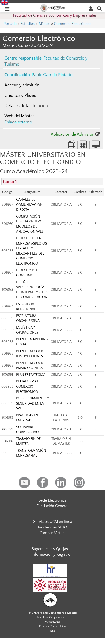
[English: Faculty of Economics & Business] (4, 2)
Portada (10, 23)
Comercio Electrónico (72, 23)
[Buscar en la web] (99, 8)
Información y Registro (51, 554)
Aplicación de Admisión (72, 134)
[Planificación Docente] (71, 146)
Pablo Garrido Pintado (52, 75)
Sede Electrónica (53, 500)
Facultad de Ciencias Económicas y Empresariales (54, 15)
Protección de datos (52, 626)
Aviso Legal (52, 621)
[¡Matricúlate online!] (96, 146)
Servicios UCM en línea (52, 521)
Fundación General (52, 506)
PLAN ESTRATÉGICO (31, 375)
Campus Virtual (52, 533)
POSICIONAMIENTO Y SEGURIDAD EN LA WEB (32, 403)
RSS (52, 630)
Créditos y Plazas (20, 95)
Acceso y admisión (22, 85)
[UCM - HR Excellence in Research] (50, 570)
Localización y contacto (52, 617)
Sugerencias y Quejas (50, 549)
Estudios (28, 23)
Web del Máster (19, 116)
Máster (44, 23)
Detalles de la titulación (26, 105)
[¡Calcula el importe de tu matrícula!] (83, 146)
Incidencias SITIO (52, 527)
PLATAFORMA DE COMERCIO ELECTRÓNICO (28, 386)
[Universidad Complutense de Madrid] (52, 7)
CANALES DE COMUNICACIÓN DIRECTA (29, 205)
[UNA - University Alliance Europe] (50, 599)
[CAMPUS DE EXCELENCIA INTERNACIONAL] (50, 585)
